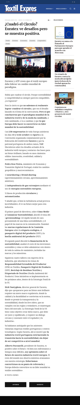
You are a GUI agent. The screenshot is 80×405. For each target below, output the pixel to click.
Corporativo (42, 41)
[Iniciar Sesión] (72, 2)
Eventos (15, 41)
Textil (8, 44)
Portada (49, 9)
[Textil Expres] (21, 8)
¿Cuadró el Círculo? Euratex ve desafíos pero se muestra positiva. (26, 29)
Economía (23, 41)
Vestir (8, 41)
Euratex (32, 41)
